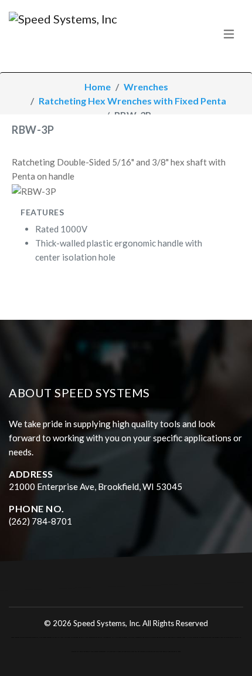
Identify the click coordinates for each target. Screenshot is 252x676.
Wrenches (146, 86)
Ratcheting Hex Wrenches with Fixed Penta (132, 100)
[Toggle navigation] (228, 33)
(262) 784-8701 (40, 521)
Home (97, 86)
